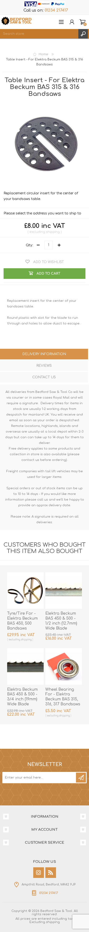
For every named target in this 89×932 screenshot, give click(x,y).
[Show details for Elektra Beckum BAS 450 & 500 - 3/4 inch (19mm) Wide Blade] (25, 666)
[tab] (44, 354)
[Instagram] (38, 872)
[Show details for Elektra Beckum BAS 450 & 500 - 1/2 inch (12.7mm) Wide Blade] (63, 590)
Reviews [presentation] (44, 365)
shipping (53, 232)
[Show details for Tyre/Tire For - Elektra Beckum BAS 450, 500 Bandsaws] (25, 590)
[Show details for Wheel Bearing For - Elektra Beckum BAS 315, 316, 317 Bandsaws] (63, 666)
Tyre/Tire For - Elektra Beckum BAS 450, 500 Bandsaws (22, 620)
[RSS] (50, 872)
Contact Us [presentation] (44, 377)
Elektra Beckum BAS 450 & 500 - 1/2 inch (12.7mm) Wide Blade (61, 620)
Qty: (29, 245)
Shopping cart (82, 22)
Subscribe (81, 778)
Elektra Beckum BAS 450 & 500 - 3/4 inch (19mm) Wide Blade (22, 696)
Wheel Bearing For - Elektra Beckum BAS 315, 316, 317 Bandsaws (62, 696)
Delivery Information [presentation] (44, 354)
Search (83, 33)
